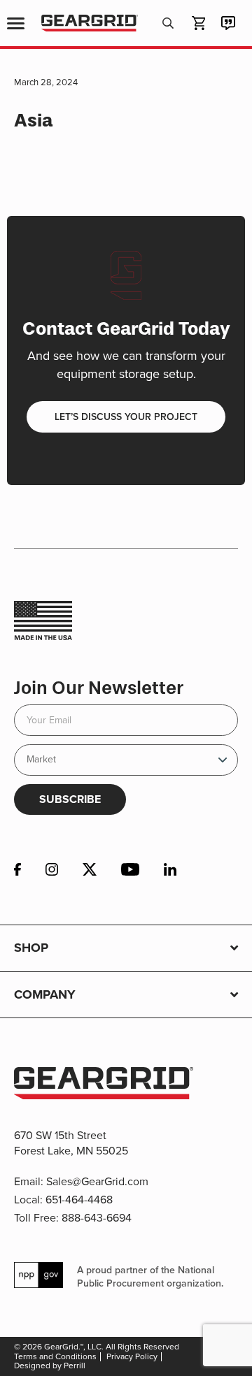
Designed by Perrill (49, 1365)
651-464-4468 (79, 1200)
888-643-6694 (97, 1218)
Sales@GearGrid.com (97, 1181)
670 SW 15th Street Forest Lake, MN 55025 (71, 1143)
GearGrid (89, 23)
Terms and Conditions (55, 1356)
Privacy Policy (132, 1356)
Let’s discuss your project (126, 417)
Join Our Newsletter (98, 688)
